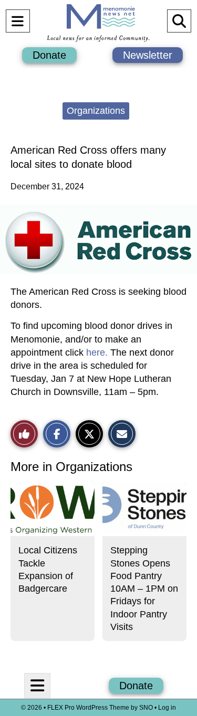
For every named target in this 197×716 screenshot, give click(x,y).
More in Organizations (71, 466)
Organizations (96, 110)
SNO (146, 707)
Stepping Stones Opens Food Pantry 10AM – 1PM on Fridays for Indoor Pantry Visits (144, 588)
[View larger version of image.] (98, 240)
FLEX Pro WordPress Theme (88, 707)
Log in (167, 707)
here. (97, 352)
